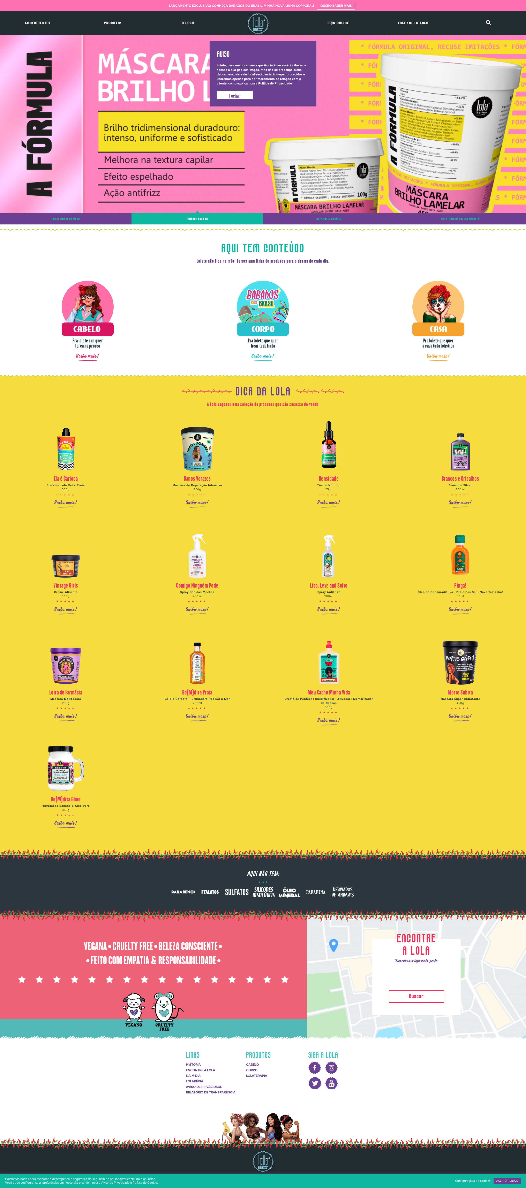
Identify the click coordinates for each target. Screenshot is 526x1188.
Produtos (112, 23)
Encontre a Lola (200, 1070)
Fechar (234, 95)
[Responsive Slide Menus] (258, 24)
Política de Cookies (145, 1182)
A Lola (188, 23)
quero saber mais (336, 5)
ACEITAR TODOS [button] (507, 1180)
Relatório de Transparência (210, 1092)
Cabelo (252, 1064)
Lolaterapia (256, 1075)
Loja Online (338, 23)
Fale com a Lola (413, 23)
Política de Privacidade (275, 83)
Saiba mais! (87, 356)
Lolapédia (194, 1081)
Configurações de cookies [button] (472, 1180)
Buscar (416, 995)
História (193, 1064)
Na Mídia (193, 1075)
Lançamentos (37, 23)
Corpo (251, 1070)
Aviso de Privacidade (204, 1086)
